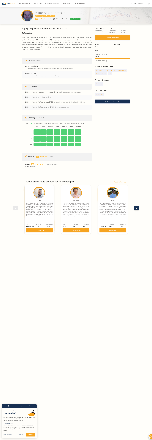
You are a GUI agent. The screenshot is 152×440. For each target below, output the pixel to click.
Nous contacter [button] (138, 4)
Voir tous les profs (120, 182)
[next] (136, 208)
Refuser (21, 434)
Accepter (30, 434)
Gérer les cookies (8, 434)
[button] (149, 3)
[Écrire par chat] (150, 436)
